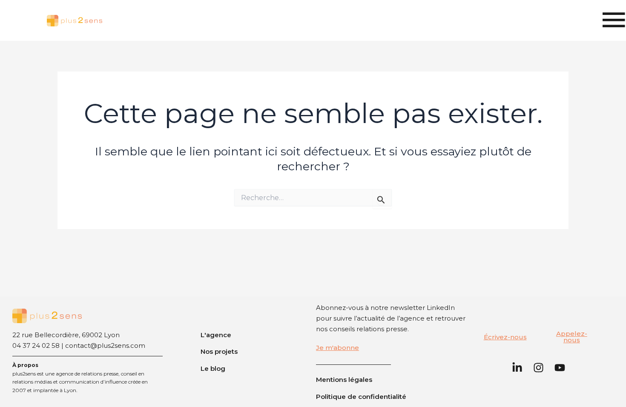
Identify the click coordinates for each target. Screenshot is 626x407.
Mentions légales (344, 379)
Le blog (213, 368)
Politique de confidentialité (361, 397)
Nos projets (219, 351)
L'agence (216, 335)
